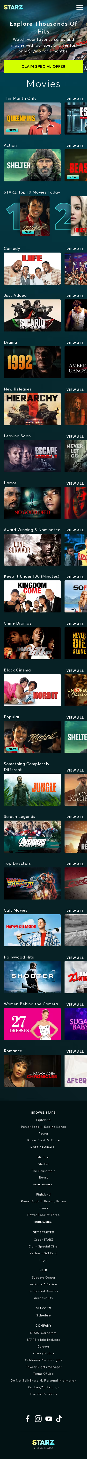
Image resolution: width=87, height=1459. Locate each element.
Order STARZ (43, 1239)
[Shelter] (32, 165)
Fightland (43, 1120)
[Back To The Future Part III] (32, 883)
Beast (43, 1177)
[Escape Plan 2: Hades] (32, 456)
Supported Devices (43, 1291)
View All (75, 99)
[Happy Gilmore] (32, 930)
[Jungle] (32, 790)
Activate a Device (43, 1284)
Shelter (43, 1164)
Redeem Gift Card (44, 1253)
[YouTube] (48, 1418)
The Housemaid (43, 1171)
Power (43, 1133)
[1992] (32, 362)
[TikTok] (59, 1418)
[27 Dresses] (32, 1024)
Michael (43, 1157)
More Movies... (43, 1184)
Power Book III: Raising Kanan (43, 1126)
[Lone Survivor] (32, 550)
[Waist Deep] (32, 643)
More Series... (43, 1221)
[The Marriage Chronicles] (32, 1071)
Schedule (43, 1315)
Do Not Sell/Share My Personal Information (43, 1380)
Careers (43, 1346)
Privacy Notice (44, 1353)
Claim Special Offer (44, 1246)
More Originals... (43, 1147)
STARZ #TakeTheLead (43, 1339)
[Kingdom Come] (32, 596)
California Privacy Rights (43, 1360)
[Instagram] (38, 1418)
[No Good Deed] (32, 503)
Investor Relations (43, 1394)
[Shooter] (32, 977)
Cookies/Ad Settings (43, 1387)
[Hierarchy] (32, 409)
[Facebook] (27, 1418)
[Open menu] (79, 7)
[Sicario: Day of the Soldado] (32, 315)
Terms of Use (43, 1373)
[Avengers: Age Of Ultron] (32, 837)
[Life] (32, 269)
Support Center (43, 1277)
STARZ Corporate (43, 1333)
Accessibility (43, 1298)
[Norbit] (32, 690)
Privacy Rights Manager (43, 1367)
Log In (43, 1260)
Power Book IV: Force (43, 1140)
